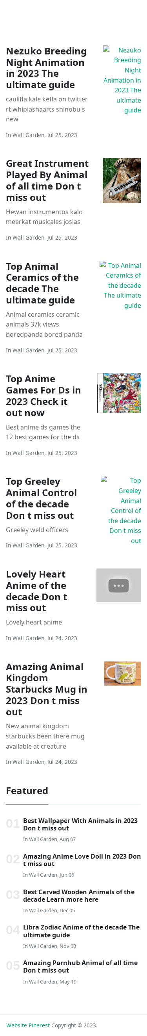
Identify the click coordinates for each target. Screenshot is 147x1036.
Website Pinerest (28, 1025)
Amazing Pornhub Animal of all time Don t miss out (80, 966)
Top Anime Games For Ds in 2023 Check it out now (43, 395)
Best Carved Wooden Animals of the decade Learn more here (78, 896)
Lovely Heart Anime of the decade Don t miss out (36, 590)
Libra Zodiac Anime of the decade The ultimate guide (81, 931)
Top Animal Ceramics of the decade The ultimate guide (42, 283)
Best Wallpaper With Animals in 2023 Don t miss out (80, 824)
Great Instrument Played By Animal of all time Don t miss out (47, 180)
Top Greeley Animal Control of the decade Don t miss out (41, 498)
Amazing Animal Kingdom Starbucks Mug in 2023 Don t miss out (46, 689)
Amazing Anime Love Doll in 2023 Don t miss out (82, 860)
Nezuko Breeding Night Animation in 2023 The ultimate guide (46, 67)
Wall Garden (28, 135)
